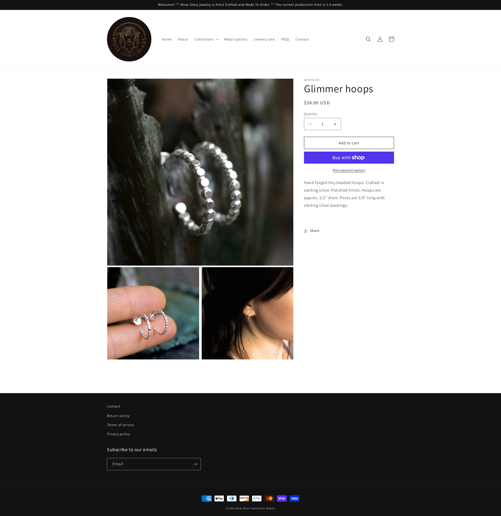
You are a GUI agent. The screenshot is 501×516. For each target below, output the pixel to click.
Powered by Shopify (262, 508)
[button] (206, 39)
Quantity (310, 114)
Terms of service (120, 424)
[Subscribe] (195, 464)
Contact (113, 406)
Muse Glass (243, 508)
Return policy (118, 415)
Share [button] (315, 230)
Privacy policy (118, 434)
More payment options (349, 170)
